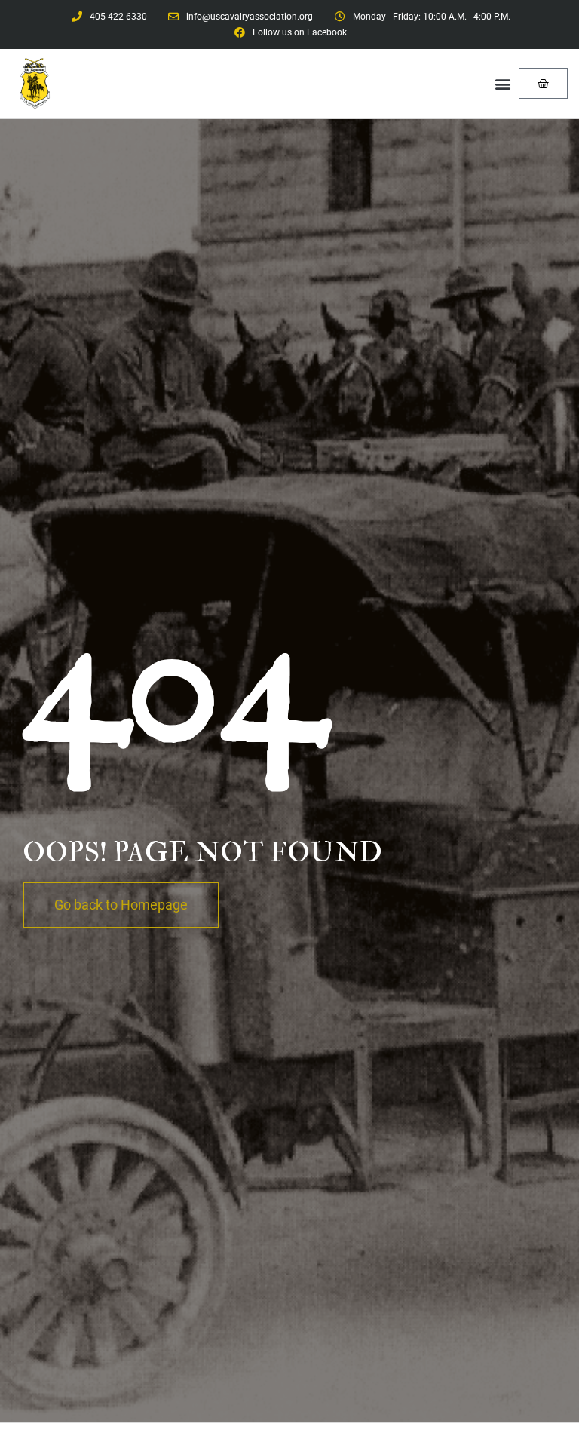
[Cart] (543, 83)
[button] (502, 83)
